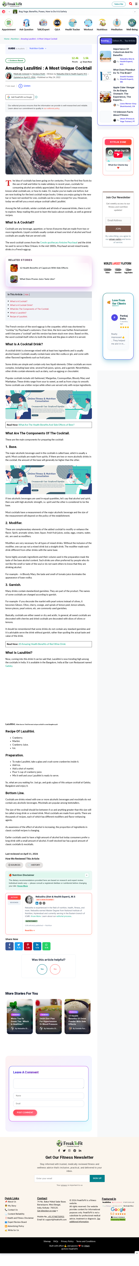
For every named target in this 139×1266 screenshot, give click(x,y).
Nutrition (15, 39)
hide (26, 295)
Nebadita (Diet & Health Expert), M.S (55, 896)
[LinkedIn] (80, 1151)
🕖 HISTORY (34, 865)
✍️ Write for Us (12, 1230)
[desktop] (48, 479)
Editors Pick (118, 41)
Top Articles (130, 41)
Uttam (87, 1246)
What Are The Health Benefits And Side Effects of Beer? (47, 425)
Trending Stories (106, 41)
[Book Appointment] (48, 404)
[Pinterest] (74, 1151)
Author (14, 897)
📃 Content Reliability (14, 1214)
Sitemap (47, 1241)
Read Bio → (30, 930)
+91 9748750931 (55, 1217)
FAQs (55, 1241)
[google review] (118, 1211)
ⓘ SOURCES (14, 865)
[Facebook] (59, 1151)
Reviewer (14, 902)
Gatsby (8, 666)
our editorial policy (51, 108)
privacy (64, 1185)
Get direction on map (46, 1211)
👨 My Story (10, 1206)
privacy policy (115, 239)
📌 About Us (10, 1202)
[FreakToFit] (11, 4)
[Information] (36, 97)
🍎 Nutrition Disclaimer (48, 875)
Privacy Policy (67, 1241)
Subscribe (118, 4)
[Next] (135, 12)
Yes (42, 969)
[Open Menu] (136, 4)
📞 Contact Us (11, 1210)
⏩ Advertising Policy (14, 1226)
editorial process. (64, 916)
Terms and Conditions (86, 1241)
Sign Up (97, 1178)
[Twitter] (64, 1151)
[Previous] (9, 12)
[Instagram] (69, 1151)
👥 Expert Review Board (16, 1222)
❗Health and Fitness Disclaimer (19, 1218)
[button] (130, 4)
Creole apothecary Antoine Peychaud (58, 242)
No (55, 969)
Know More (22, 886)
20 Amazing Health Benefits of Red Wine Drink (42, 644)
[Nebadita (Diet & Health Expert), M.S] (29, 899)
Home (6, 39)
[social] (37, 903)
